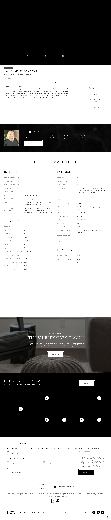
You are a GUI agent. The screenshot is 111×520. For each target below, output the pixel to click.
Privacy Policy (96, 466)
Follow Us (86, 383)
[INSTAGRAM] (98, 512)
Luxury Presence (45, 512)
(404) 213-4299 (54, 138)
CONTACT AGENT (33, 143)
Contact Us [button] (55, 354)
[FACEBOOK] (93, 512)
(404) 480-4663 (15, 454)
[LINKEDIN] (102, 512)
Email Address (85, 452)
